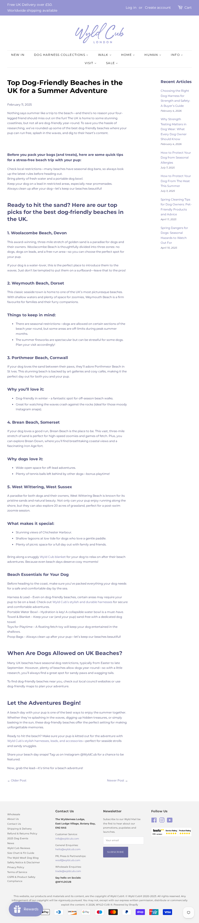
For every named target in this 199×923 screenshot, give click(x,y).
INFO (176, 55)
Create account (158, 7)
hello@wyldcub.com (68, 849)
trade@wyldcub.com (68, 871)
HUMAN (151, 55)
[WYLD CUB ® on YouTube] (170, 821)
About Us (13, 819)
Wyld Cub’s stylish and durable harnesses (82, 602)
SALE (111, 63)
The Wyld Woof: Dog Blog (23, 857)
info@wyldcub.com (67, 838)
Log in (131, 7)
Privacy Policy (15, 867)
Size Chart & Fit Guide (20, 853)
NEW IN (18, 55)
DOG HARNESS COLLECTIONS (60, 55)
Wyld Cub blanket (53, 557)
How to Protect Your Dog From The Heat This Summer (176, 181)
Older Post (18, 780)
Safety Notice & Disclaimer (23, 862)
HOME (127, 55)
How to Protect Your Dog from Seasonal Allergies (176, 157)
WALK (103, 55)
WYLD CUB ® (104, 904)
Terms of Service (17, 872)
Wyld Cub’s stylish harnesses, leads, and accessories (45, 741)
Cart (188, 7)
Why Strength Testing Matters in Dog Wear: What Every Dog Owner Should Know (174, 129)
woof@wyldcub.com (67, 860)
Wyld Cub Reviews (18, 848)
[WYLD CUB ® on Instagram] (162, 821)
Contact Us (14, 823)
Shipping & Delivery (19, 828)
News (10, 843)
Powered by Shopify (126, 904)
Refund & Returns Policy (22, 833)
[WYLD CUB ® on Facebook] (154, 821)
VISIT (89, 63)
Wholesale (13, 814)
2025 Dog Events (17, 838)
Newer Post (115, 780)
